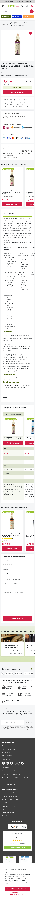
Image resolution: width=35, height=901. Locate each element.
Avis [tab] (5, 397)
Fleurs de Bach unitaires (17, 25)
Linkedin (19, 763)
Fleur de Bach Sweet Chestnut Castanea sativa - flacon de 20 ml (11, 192)
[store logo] (12, 6)
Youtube (15, 763)
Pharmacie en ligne (15, 22)
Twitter (11, 763)
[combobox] (17, 11)
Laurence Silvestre (7, 650)
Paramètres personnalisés (17, 893)
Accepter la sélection (17, 889)
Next (33, 164)
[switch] (24, 827)
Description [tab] (8, 213)
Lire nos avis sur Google (17, 847)
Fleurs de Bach (14, 24)
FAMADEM (9, 75)
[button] (30, 33)
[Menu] (26, 825)
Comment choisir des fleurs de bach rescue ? (11, 646)
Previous (30, 164)
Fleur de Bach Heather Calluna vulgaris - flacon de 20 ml (13, 438)
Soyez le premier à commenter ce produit (11, 72)
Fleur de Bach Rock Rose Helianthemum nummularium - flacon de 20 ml (11, 535)
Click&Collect (6, 803)
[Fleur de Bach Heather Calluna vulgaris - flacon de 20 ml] (13, 426)
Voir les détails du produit (22, 75)
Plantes (25, 22)
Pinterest (22, 763)
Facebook (3, 763)
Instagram (7, 763)
